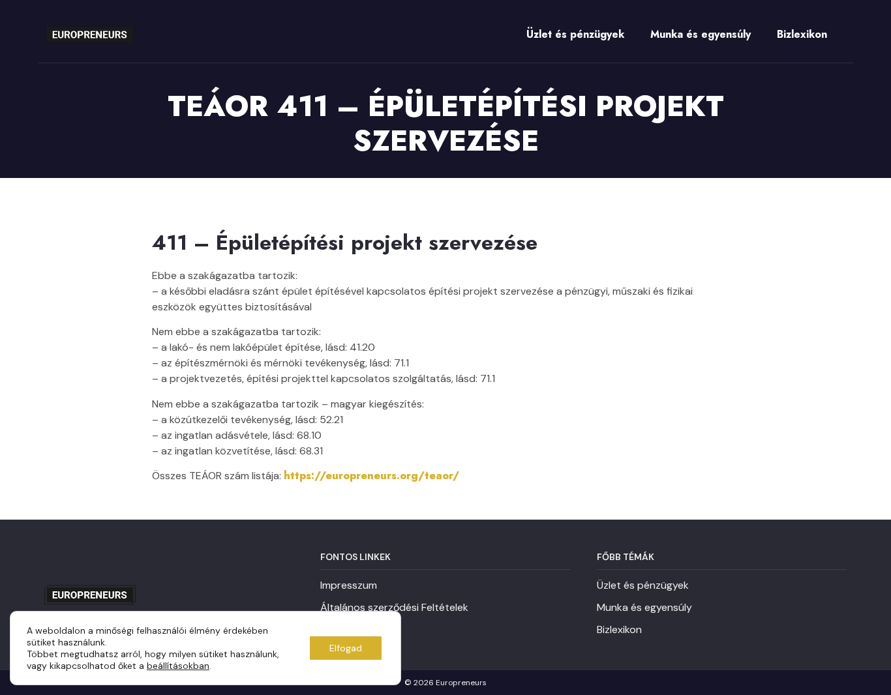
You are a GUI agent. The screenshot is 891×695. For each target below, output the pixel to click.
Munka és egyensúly (700, 34)
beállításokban (178, 666)
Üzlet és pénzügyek (575, 34)
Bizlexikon (802, 34)
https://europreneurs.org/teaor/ (371, 475)
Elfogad (345, 648)
